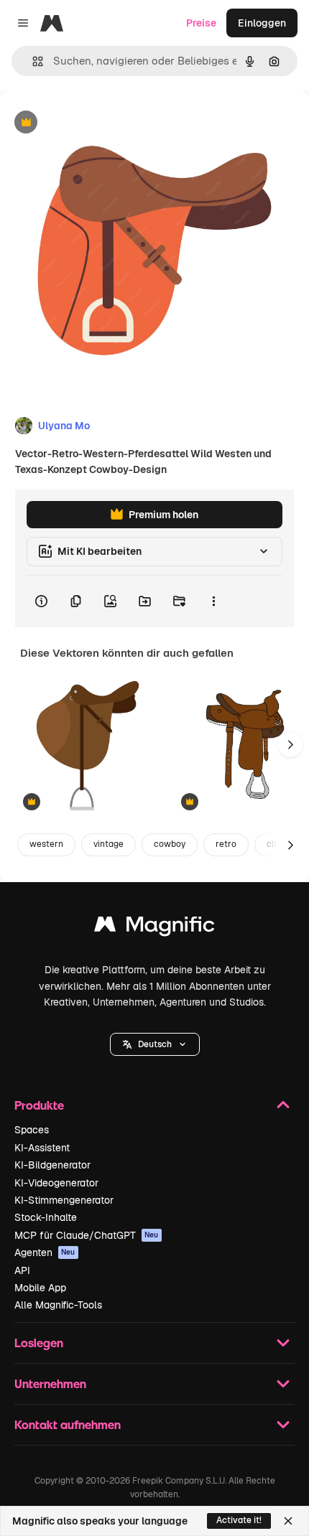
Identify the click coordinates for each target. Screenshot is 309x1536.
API (22, 1270)
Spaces (31, 1129)
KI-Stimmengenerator (64, 1200)
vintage (108, 844)
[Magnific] (154, 928)
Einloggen (262, 23)
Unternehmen (50, 1383)
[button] (155, 1044)
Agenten (44, 1252)
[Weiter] (290, 744)
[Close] (288, 1521)
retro (226, 844)
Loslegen (38, 1342)
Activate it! (239, 1520)
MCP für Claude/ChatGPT (86, 1235)
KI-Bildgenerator (52, 1164)
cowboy (169, 844)
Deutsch (155, 1044)
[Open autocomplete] (32, 61)
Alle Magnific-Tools (58, 1304)
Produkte (39, 1105)
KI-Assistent (42, 1147)
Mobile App (40, 1287)
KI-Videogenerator (56, 1182)
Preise (201, 23)
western (46, 844)
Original (92, 123)
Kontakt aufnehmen (67, 1424)
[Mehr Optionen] (213, 601)
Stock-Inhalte (45, 1217)
